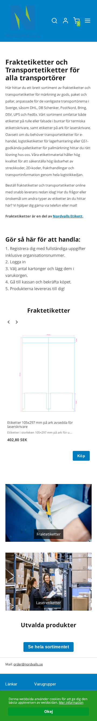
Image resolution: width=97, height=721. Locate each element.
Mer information (71, 702)
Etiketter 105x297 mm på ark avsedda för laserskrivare (40, 424)
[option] (48, 396)
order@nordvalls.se (28, 664)
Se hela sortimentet (48, 647)
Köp (81, 456)
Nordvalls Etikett (67, 216)
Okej (48, 711)
